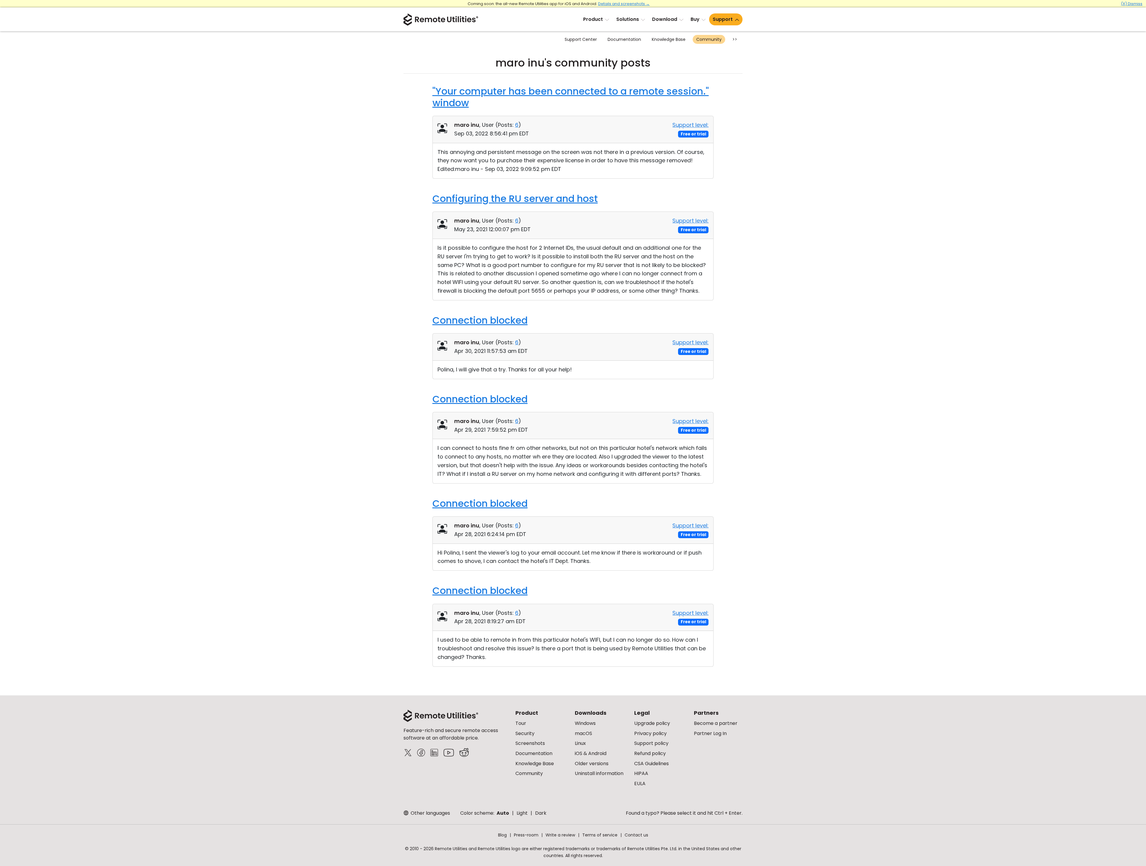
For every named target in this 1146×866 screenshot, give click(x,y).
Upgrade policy (652, 723)
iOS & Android (590, 753)
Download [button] (664, 19)
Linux (580, 743)
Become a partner (715, 723)
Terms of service (599, 835)
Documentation (624, 39)
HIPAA (641, 773)
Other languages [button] (429, 813)
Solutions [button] (627, 19)
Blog (502, 835)
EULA (640, 783)
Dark (540, 813)
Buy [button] (695, 19)
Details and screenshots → (624, 4)
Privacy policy (650, 733)
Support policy (651, 743)
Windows (585, 723)
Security (525, 733)
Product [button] (593, 19)
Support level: (690, 125)
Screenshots (530, 743)
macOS (583, 733)
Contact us (636, 835)
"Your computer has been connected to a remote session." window (570, 96)
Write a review (560, 835)
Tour (520, 723)
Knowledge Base (669, 39)
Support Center (581, 39)
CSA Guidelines (651, 763)
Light (522, 813)
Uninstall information (599, 773)
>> (734, 39)
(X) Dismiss (1131, 4)
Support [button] (723, 19)
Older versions (592, 763)
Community (709, 39)
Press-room (526, 835)
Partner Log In (710, 733)
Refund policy (650, 753)
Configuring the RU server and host (515, 198)
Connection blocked (480, 320)
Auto (503, 813)
